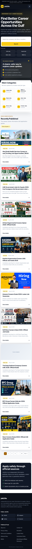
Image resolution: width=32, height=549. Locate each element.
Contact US (19, 527)
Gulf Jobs (5, 219)
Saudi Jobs (23, 51)
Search (16, 44)
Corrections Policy (21, 536)
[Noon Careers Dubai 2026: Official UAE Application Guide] (16, 423)
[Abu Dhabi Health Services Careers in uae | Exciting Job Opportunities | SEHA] (16, 138)
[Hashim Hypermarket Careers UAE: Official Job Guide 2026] (16, 245)
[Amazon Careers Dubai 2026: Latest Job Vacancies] (16, 281)
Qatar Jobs (8, 54)
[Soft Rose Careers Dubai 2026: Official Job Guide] (16, 316)
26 (21, 453)
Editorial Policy (4, 536)
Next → (25, 453)
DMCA (2, 539)
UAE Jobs (8, 51)
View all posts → (6, 126)
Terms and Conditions (6, 533)
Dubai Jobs (5, 148)
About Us (3, 527)
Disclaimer (19, 530)
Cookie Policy (20, 533)
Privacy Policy (4, 530)
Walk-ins (24, 54)
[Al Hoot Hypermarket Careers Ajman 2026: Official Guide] (16, 209)
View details (16, 161)
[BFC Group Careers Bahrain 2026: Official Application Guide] (16, 388)
